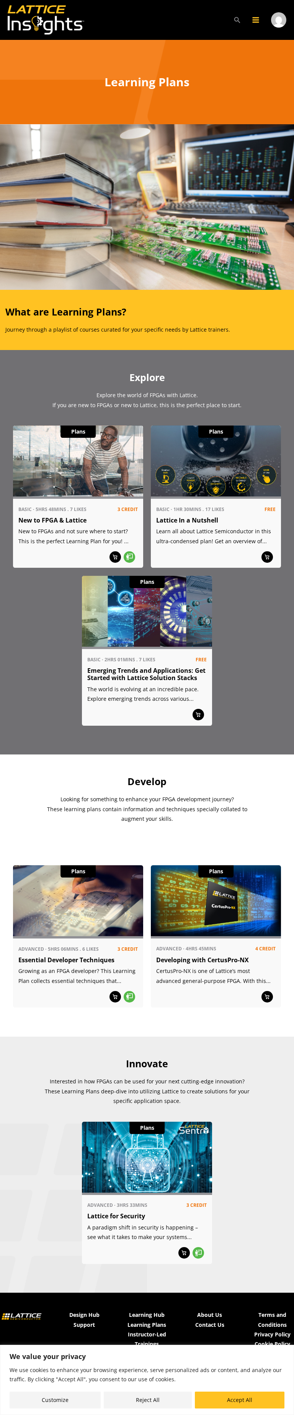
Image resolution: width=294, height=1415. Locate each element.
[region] (147, 1380)
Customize (55, 1399)
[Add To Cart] (115, 557)
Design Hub (84, 1314)
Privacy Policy (272, 1334)
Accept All (239, 1399)
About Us (209, 1314)
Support (84, 1324)
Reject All (148, 1399)
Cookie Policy (272, 1344)
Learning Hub (147, 1314)
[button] (237, 19)
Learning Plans (146, 1324)
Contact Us (209, 1324)
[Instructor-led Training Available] (129, 557)
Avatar (278, 30)
